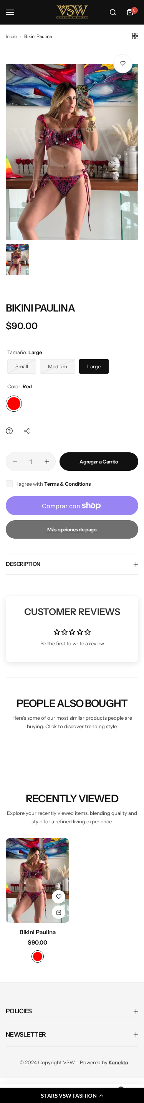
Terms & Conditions (67, 484)
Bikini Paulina (38, 932)
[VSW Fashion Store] (72, 12)
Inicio (11, 36)
